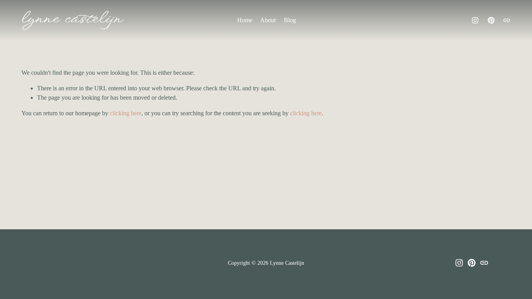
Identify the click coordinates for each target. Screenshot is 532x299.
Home (244, 20)
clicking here (125, 113)
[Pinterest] (491, 20)
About (268, 20)
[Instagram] (475, 20)
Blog (290, 20)
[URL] (507, 20)
